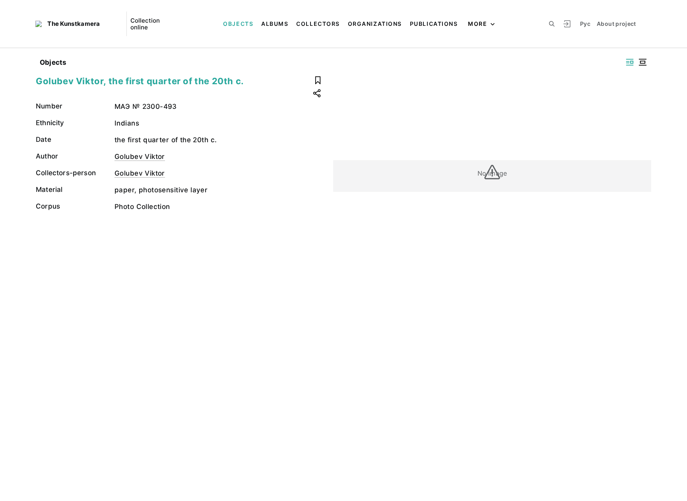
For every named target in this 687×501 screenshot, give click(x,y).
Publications (434, 23)
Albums (274, 23)
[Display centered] (642, 62)
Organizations (375, 23)
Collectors (318, 23)
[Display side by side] (629, 62)
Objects (238, 23)
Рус (585, 23)
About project (616, 23)
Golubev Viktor (139, 157)
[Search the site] (552, 24)
